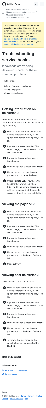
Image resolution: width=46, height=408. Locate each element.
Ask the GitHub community (16, 370)
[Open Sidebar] (3, 13)
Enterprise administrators (16, 9)
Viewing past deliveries (19, 275)
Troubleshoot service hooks (17, 17)
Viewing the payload (17, 204)
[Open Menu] (42, 4)
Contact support (11, 374)
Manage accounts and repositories (20, 12)
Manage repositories (14, 15)
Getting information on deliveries (19, 111)
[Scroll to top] (40, 402)
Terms (23, 396)
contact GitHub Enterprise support (18, 44)
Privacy (31, 396)
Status (39, 396)
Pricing (5, 398)
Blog (26, 398)
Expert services (16, 398)
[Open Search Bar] (36, 4)
